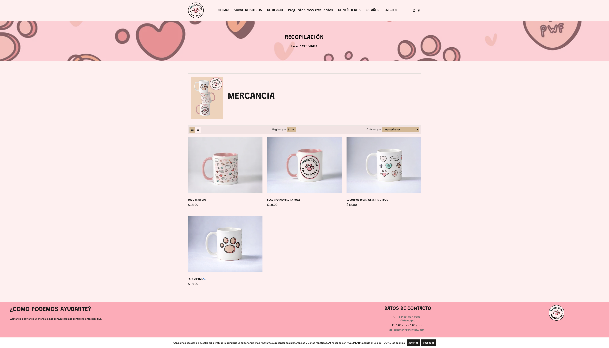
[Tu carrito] (418, 10)
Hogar (295, 46)
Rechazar (428, 343)
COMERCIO (275, 10)
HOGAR (223, 10)
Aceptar (413, 343)
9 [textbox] (288, 129)
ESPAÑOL (372, 10)
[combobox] (291, 129)
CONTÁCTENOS (349, 10)
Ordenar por (374, 129)
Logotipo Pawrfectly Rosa (283, 200)
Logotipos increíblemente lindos (367, 200)
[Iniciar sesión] (414, 10)
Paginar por (279, 129)
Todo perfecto (197, 200)
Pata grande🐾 (197, 279)
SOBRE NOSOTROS (248, 10)
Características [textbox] (391, 129)
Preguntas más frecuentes (310, 10)
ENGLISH (390, 10)
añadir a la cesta (197, 204)
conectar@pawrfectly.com (409, 330)
